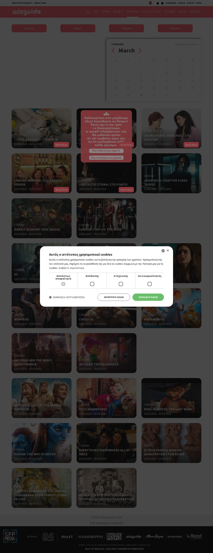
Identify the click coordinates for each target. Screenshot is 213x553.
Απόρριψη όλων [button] (114, 297)
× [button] (167, 250)
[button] (67, 297)
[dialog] (106, 276)
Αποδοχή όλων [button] (148, 297)
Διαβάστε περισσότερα (71, 268)
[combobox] (163, 250)
